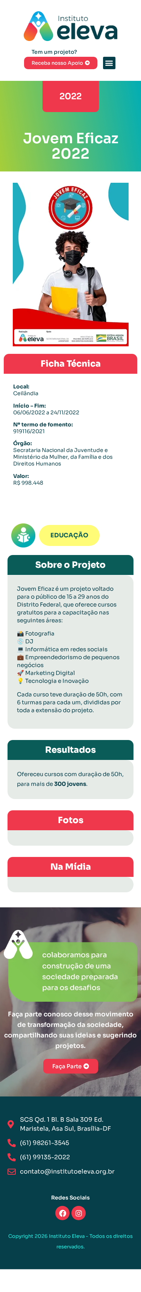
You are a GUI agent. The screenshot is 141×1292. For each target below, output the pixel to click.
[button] (109, 63)
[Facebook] (62, 1213)
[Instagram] (78, 1213)
